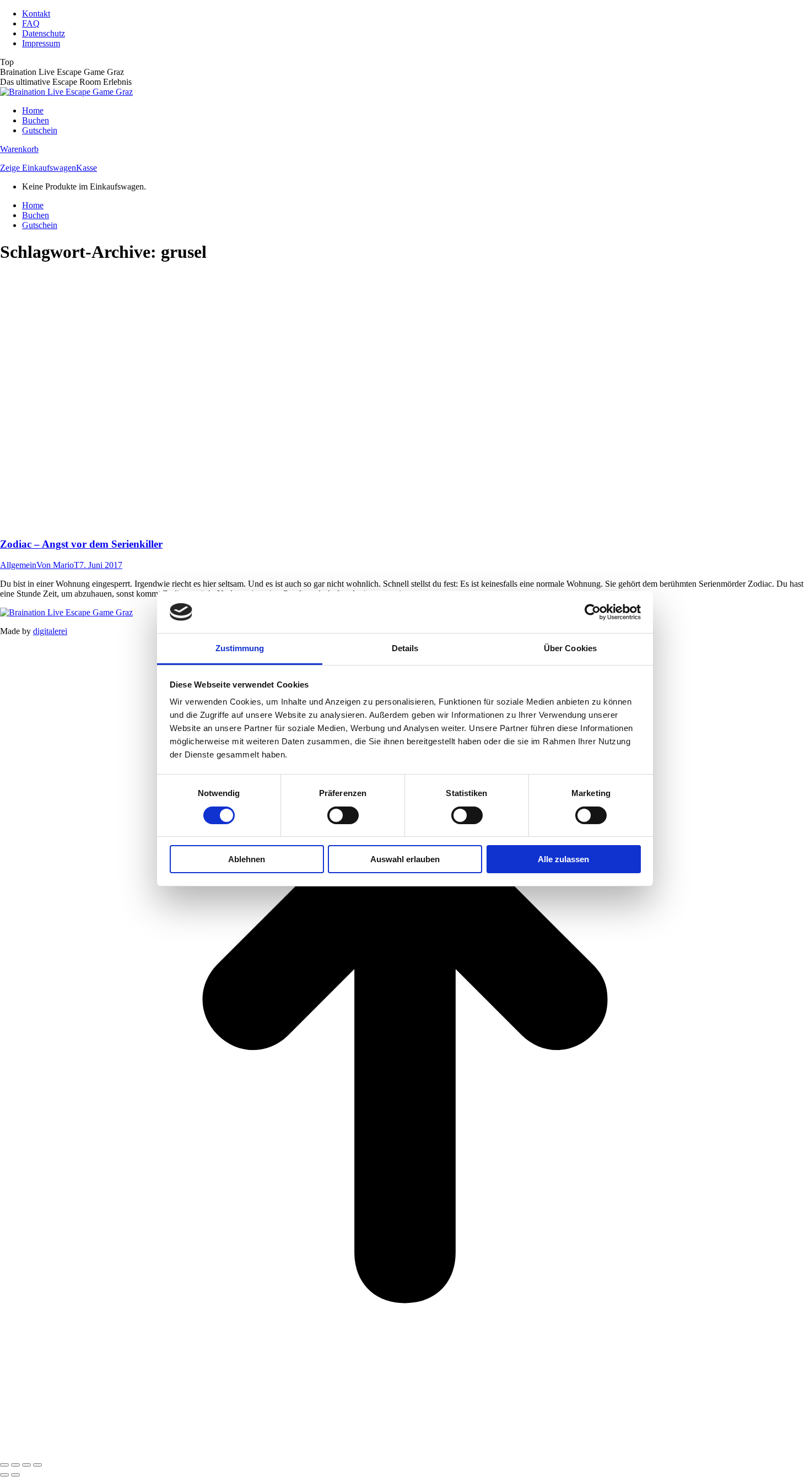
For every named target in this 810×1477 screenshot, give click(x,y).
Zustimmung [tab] (239, 648)
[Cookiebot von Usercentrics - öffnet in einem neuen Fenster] (592, 612)
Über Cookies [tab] (570, 648)
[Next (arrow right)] (15, 1474)
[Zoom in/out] (37, 1465)
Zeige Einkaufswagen (38, 167)
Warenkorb (19, 149)
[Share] (15, 1465)
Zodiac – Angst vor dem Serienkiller (81, 544)
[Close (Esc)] (4, 1465)
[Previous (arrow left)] (4, 1474)
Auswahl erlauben (405, 859)
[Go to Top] (405, 1452)
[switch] (343, 815)
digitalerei (50, 631)
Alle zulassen (563, 859)
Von (57, 565)
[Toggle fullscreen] (26, 1465)
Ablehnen (246, 859)
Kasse (86, 167)
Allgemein (18, 565)
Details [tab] (405, 648)
